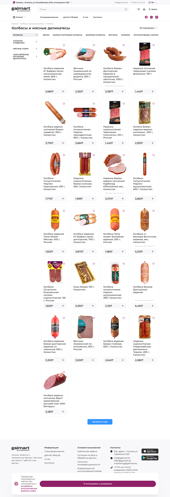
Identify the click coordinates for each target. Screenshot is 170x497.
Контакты (49, 463)
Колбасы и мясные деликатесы (32, 24)
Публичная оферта (87, 451)
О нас (47, 459)
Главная (15, 24)
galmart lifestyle (52, 455)
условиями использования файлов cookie (29, 488)
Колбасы (50, 24)
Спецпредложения (54, 451)
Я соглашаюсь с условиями (98, 484)
